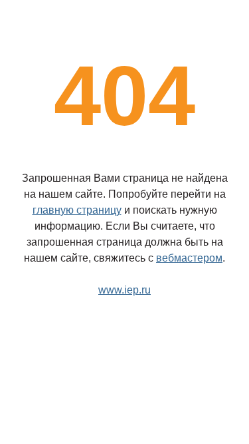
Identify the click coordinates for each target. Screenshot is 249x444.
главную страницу (77, 210)
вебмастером (189, 258)
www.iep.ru (124, 290)
